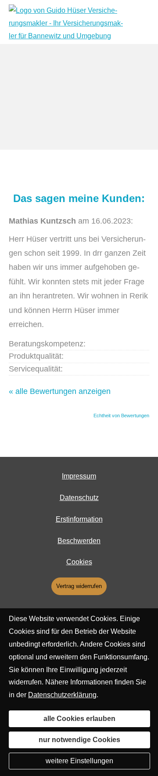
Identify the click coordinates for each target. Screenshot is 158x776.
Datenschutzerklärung (62, 695)
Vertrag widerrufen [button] (79, 586)
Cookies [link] (79, 562)
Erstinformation (79, 519)
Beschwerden (79, 540)
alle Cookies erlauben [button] (79, 718)
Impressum (79, 476)
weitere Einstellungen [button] (79, 761)
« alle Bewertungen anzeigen (60, 391)
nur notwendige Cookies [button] (79, 739)
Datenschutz (79, 497)
